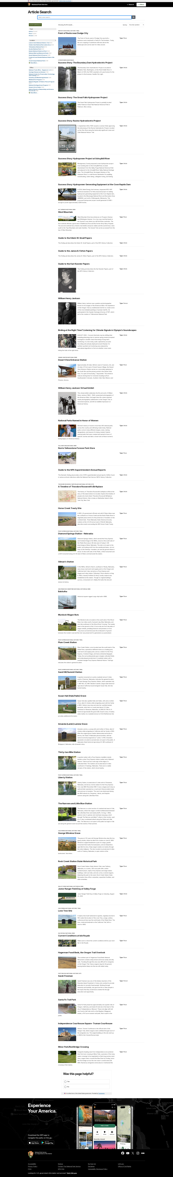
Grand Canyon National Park (37, 60)
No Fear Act (92, 1164)
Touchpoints (101, 1093)
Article (31, 31)
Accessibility (32, 1164)
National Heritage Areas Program (38, 85)
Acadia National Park (35, 49)
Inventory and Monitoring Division (38, 77)
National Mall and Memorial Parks (38, 53)
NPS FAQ (61, 1169)
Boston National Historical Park (38, 51)
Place (30, 33)
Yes (68, 1081)
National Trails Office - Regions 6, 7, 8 (39, 70)
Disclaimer (91, 1166)
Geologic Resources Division (37, 72)
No (68, 1087)
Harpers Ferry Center (35, 87)
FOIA (29, 1169)
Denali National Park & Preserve (38, 55)
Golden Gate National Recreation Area (40, 45)
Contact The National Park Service (69, 1166)
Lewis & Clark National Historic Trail (39, 42)
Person (31, 35)
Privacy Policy (32, 1166)
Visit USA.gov (72, 1173)
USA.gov (121, 1164)
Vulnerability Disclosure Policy (97, 1169)
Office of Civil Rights (124, 1166)
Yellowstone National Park (36, 47)
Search (131, 4)
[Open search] (55, 40)
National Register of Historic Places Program (41, 81)
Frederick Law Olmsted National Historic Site (41, 57)
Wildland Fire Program (35, 79)
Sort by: (125, 25)
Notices (60, 1164)
